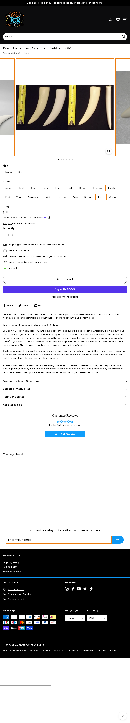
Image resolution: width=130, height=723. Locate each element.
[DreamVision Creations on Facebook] (73, 589)
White (49, 197)
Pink (100, 197)
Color (6, 181)
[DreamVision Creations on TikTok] (91, 589)
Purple (112, 188)
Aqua (8, 188)
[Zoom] (109, 151)
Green (82, 188)
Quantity (9, 228)
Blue (33, 188)
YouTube (101, 650)
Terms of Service (12, 571)
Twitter (113, 650)
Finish (6, 165)
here (36, 2)
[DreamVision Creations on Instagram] (67, 589)
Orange (97, 188)
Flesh (70, 188)
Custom (113, 197)
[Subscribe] (118, 540)
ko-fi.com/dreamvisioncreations (17, 715)
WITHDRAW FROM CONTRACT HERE (25, 645)
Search (46, 650)
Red (7, 197)
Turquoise (33, 197)
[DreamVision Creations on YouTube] (79, 589)
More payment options (65, 296)
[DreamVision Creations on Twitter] (85, 589)
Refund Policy (10, 566)
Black (21, 188)
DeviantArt (87, 650)
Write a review (65, 434)
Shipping (7, 223)
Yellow (62, 197)
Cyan (57, 188)
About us (58, 650)
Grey (75, 197)
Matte (8, 172)
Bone (45, 188)
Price (6, 206)
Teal (18, 197)
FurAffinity (72, 650)
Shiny (21, 172)
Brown (88, 197)
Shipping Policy (11, 562)
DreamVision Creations (16, 53)
